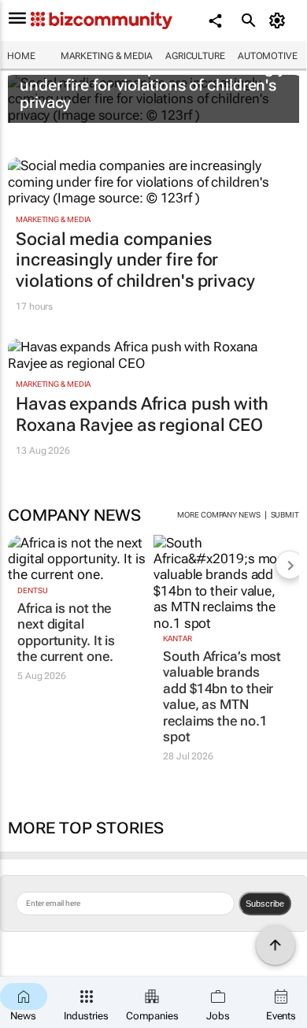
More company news (218, 514)
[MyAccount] (280, 20)
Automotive (268, 55)
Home (21, 55)
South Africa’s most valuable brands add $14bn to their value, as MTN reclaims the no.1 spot (222, 696)
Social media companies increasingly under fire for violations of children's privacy (153, 85)
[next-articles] (290, 565)
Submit (285, 514)
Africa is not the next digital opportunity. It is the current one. (66, 632)
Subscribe (265, 903)
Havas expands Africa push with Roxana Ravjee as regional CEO (142, 414)
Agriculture (195, 55)
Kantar (177, 638)
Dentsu (32, 590)
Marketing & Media (107, 55)
